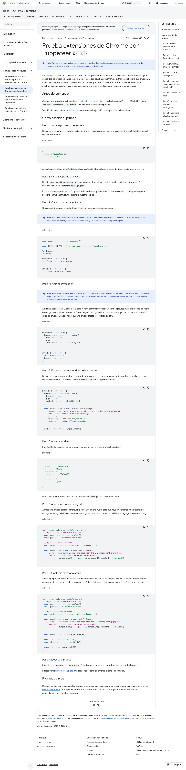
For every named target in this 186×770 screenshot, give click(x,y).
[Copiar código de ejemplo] (148, 148)
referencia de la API (51, 689)
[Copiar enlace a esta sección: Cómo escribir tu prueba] (78, 118)
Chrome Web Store (114, 16)
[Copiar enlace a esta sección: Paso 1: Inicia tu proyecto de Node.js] (86, 125)
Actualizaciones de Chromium (99, 742)
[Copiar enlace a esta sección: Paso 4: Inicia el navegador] (75, 284)
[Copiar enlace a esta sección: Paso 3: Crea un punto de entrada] (83, 202)
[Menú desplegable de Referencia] (88, 16)
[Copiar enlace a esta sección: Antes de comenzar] (71, 93)
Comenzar (29, 16)
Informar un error (44, 742)
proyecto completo (64, 671)
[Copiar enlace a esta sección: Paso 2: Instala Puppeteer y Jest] (82, 176)
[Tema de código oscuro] (144, 148)
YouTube (139, 746)
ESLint (96, 220)
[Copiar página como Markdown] (82, 54)
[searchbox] (17, 24)
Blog (78, 3)
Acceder (179, 3)
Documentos (44, 3)
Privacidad (53, 765)
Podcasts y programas (95, 754)
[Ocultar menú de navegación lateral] (30, 765)
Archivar (90, 750)
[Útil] (145, 38)
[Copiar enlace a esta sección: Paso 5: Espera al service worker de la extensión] (100, 370)
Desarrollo (43, 16)
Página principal (48, 38)
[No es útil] (148, 38)
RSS (137, 754)
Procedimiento (58, 16)
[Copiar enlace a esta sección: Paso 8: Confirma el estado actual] (84, 573)
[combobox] (133, 3)
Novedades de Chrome (94, 3)
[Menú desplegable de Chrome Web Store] (126, 16)
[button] (15, 44)
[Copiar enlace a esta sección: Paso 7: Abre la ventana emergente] (85, 504)
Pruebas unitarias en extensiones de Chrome (85, 66)
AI (70, 16)
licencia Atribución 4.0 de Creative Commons (114, 715)
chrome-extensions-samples (85, 101)
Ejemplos (98, 16)
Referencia (80, 16)
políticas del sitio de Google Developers (116, 718)
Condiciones (42, 765)
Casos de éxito (64, 3)
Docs (6, 11)
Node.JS (70, 110)
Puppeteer (47, 75)
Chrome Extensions (24, 11)
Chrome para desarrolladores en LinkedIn (152, 750)
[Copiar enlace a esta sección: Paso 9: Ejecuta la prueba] (74, 659)
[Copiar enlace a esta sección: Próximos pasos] (66, 678)
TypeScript (104, 220)
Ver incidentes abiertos (46, 746)
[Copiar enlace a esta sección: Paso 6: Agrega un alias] (71, 441)
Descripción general (11, 16)
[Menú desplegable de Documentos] (53, 3)
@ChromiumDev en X (145, 742)
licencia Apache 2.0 (58, 718)
